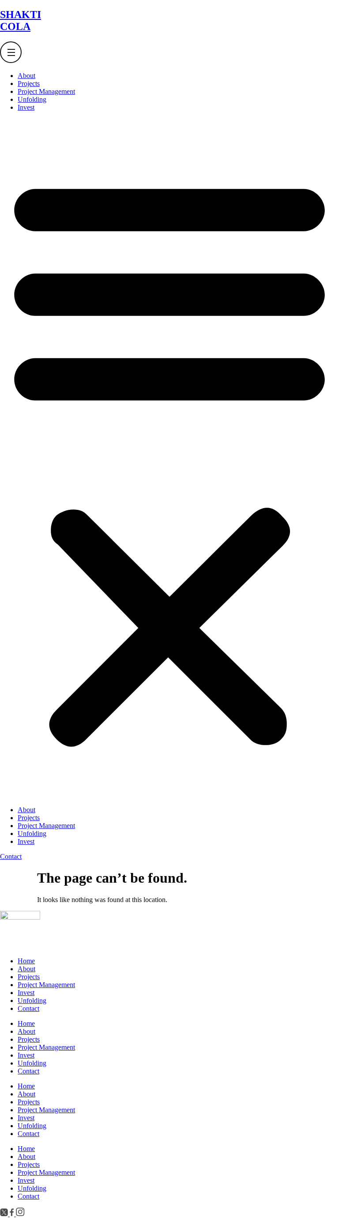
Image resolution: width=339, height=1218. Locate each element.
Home (26, 961)
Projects (29, 83)
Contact (28, 1008)
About (26, 75)
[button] (169, 459)
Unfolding (32, 99)
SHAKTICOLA (20, 20)
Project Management (46, 91)
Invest (26, 107)
